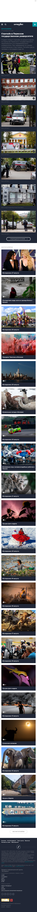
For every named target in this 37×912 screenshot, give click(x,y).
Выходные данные (6, 905)
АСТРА (2, 881)
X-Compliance (4, 876)
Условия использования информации (11, 903)
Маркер (3, 880)
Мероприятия (14, 842)
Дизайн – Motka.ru (6, 907)
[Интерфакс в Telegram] (5, 894)
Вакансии (27, 840)
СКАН (2, 887)
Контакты (3, 840)
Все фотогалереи (18, 831)
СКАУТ (2, 878)
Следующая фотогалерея (17, 239)
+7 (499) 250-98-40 (8, 866)
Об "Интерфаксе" (11, 840)
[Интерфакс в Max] (13, 894)
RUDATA (3, 889)
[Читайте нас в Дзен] (2, 894)
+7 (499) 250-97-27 (19, 866)
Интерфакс (18, 24)
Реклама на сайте (5, 842)
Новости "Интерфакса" (6, 885)
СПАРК (2, 875)
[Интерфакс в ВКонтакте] (8, 894)
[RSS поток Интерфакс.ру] (10, 894)
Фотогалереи (6, 29)
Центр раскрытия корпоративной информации (11, 890)
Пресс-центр (20, 840)
